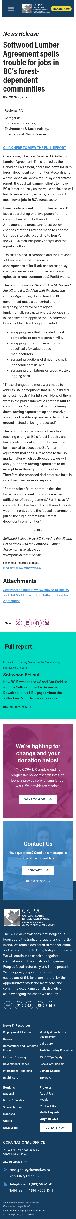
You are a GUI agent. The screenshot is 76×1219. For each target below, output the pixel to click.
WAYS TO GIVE (34, 799)
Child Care (46, 1043)
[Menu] (11, 9)
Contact (35, 870)
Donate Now (61, 9)
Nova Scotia (10, 1128)
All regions (12, 1161)
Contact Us (48, 1106)
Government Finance (16, 1064)
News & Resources (17, 1025)
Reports (23, 667)
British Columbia (13, 1100)
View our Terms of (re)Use (16, 1210)
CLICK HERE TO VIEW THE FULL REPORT (34, 147)
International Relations (17, 1071)
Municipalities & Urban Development (54, 1034)
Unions (7, 1039)
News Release (35, 134)
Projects (45, 1087)
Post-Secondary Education (56, 1050)
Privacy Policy (38, 1210)
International (14, 134)
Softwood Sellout (21, 675)
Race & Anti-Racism (52, 1064)
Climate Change (50, 1071)
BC (21, 110)
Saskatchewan (12, 1107)
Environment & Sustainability (26, 128)
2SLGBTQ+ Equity (51, 1057)
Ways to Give (49, 1119)
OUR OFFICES (35, 881)
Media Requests (50, 1112)
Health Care (10, 1077)
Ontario (8, 1121)
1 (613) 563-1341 (40, 1184)
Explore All (46, 1077)
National (8, 1093)
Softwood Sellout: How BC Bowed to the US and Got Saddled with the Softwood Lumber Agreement (36, 595)
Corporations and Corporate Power (20, 1048)
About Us (46, 1093)
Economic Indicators (20, 123)
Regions (9, 1087)
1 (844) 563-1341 (41, 1190)
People (44, 1099)
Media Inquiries (21, 1176)
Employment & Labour (17, 1032)
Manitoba (9, 1114)
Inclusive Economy (14, 1057)
